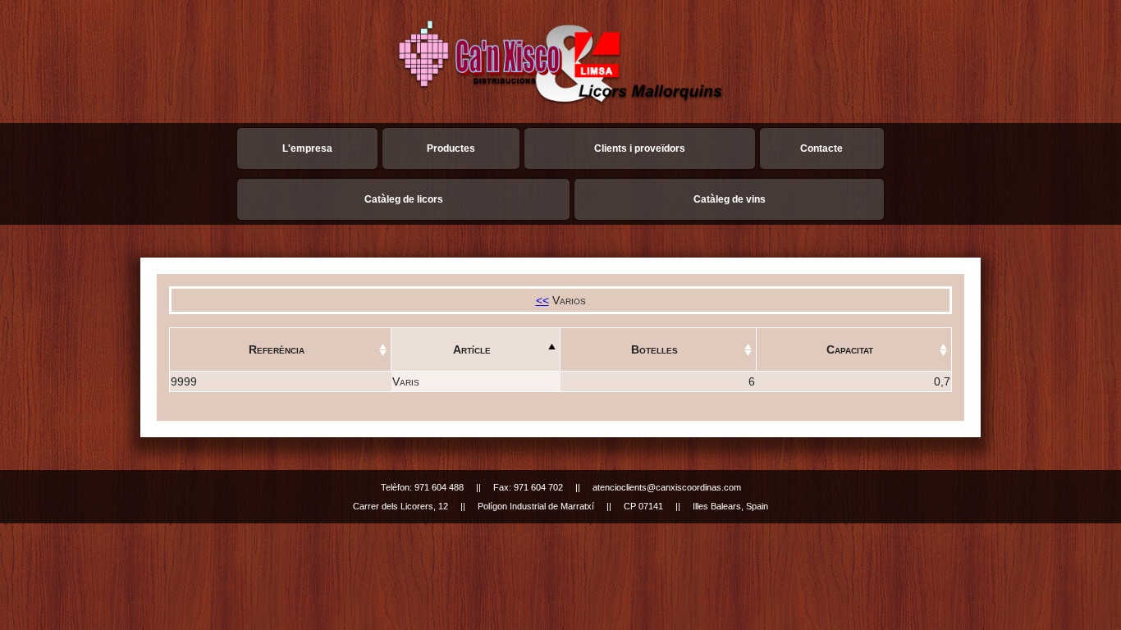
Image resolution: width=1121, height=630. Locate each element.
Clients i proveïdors (639, 148)
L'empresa (307, 148)
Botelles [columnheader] (654, 349)
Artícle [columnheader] (472, 349)
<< (542, 300)
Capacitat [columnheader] (849, 349)
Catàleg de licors (403, 199)
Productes (451, 148)
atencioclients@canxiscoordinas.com (667, 487)
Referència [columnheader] (276, 349)
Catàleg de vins (729, 199)
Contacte (821, 148)
